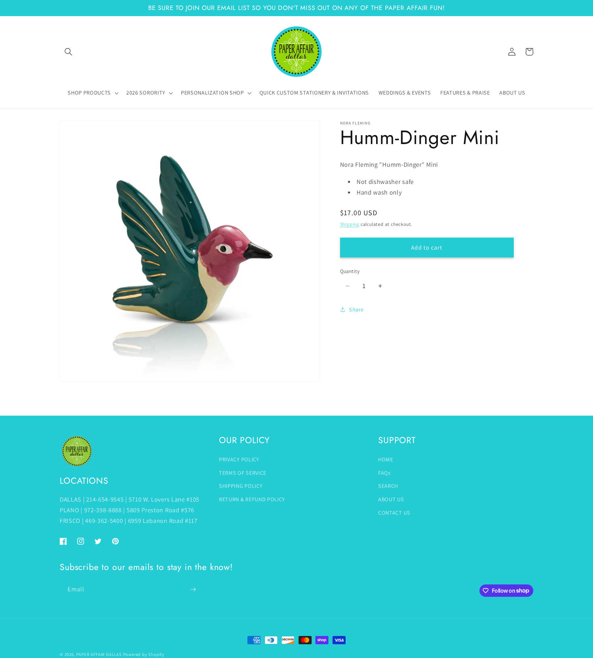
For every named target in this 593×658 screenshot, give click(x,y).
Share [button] (356, 309)
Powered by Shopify (144, 654)
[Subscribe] (193, 589)
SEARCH (388, 486)
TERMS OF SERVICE (242, 472)
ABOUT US (391, 499)
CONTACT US (394, 512)
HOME (385, 459)
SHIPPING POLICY (241, 486)
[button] (68, 52)
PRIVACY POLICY (239, 459)
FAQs (384, 472)
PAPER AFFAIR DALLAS (98, 654)
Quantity (350, 271)
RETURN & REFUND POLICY (252, 499)
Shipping (349, 224)
